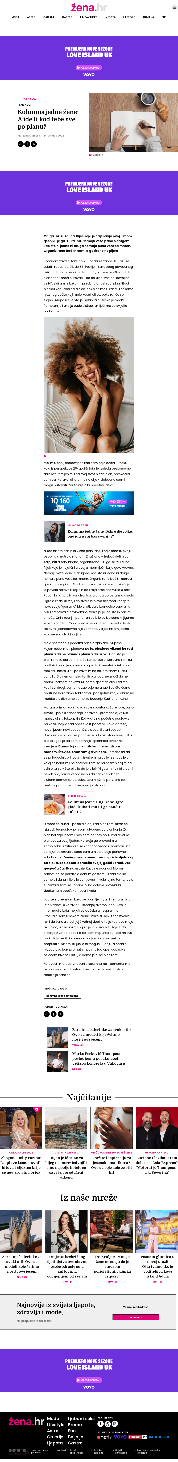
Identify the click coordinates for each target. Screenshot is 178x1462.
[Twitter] (34, 146)
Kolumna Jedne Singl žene (62, 996)
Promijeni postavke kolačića (148, 1451)
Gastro (67, 17)
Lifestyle (129, 17)
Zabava (29, 99)
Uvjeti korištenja (121, 1451)
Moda (15, 17)
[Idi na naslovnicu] (89, 11)
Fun (164, 17)
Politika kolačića (99, 1451)
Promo (75, 1425)
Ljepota (110, 17)
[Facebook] (27, 146)
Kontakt (61, 1450)
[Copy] (21, 146)
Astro (31, 17)
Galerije (48, 17)
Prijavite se (136, 1317)
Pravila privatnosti (76, 1451)
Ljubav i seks (88, 17)
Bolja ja (148, 17)
